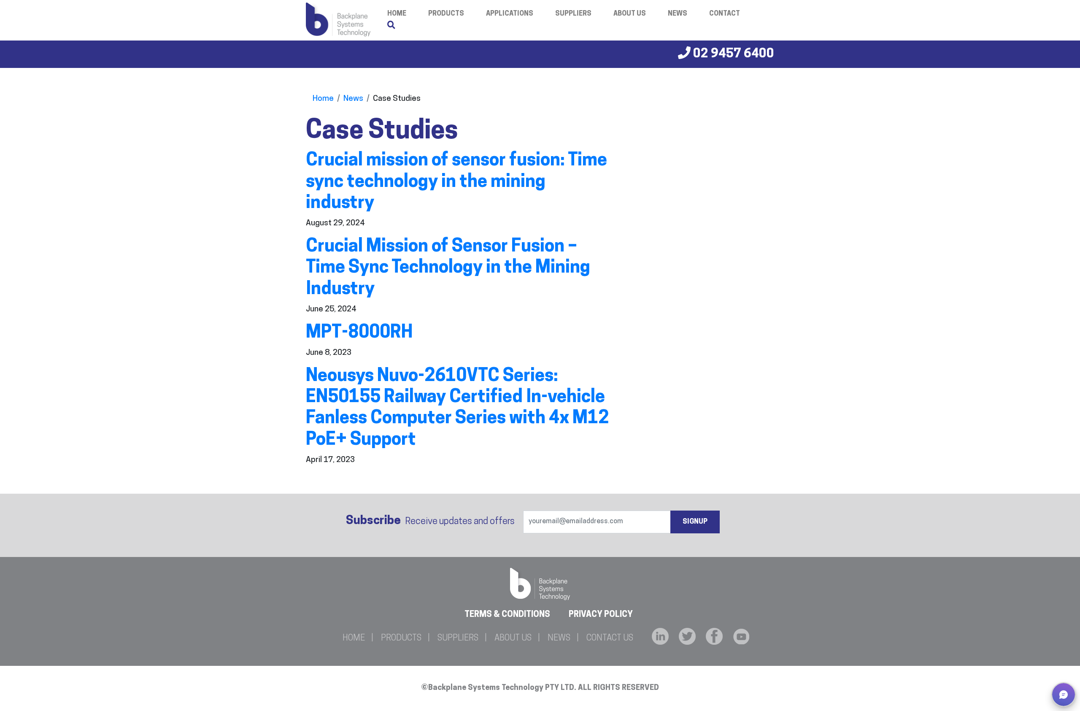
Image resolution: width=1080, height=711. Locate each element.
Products (446, 14)
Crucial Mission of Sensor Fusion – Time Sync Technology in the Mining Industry (448, 268)
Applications (509, 14)
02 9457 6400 (732, 54)
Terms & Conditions (507, 615)
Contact (724, 14)
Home (323, 99)
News (677, 14)
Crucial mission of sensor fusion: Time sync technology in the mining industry (456, 182)
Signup (695, 522)
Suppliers (573, 14)
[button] (1063, 694)
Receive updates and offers (430, 521)
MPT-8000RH (359, 333)
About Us (629, 14)
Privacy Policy (601, 615)
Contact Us (609, 638)
